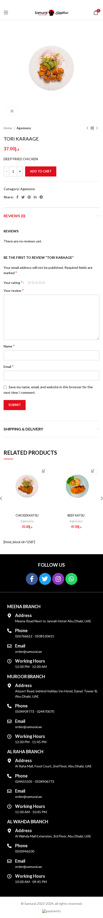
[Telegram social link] (41, 197)
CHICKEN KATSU (27, 515)
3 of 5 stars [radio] (36, 282)
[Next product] (97, 128)
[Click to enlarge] (12, 111)
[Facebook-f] (32, 579)
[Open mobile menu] (6, 12)
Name (9, 346)
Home (8, 128)
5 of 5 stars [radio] (44, 282)
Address (23, 615)
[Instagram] (58, 579)
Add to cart (41, 171)
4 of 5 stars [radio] (40, 282)
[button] (44, 471)
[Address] (9, 615)
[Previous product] (87, 128)
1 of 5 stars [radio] (29, 282)
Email (9, 366)
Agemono (24, 128)
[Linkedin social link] (35, 197)
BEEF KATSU (76, 515)
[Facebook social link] (17, 197)
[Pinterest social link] (29, 197)
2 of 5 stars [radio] (33, 282)
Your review (14, 290)
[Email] (9, 646)
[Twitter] (45, 579)
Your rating (13, 282)
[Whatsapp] (71, 579)
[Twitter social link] (23, 197)
